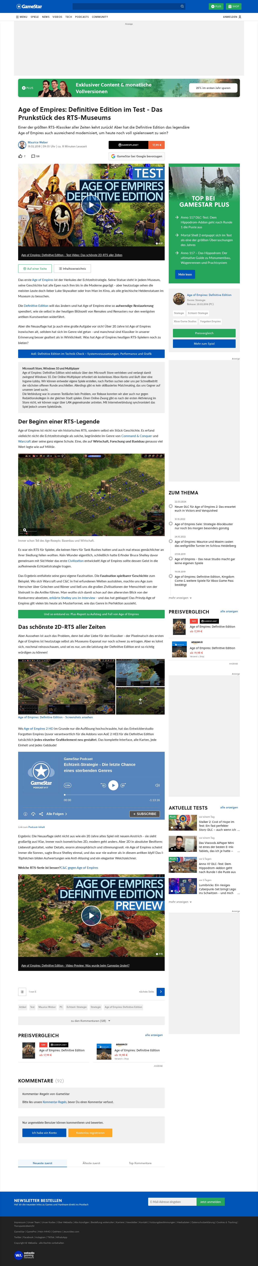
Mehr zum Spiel (204, 344)
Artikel (22, 1007)
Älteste (91, 1163)
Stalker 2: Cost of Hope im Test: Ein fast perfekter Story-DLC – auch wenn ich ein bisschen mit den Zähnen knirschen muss (217, 830)
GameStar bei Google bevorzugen (139, 156)
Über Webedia (64, 1222)
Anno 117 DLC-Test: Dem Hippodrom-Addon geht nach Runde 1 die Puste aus (217, 868)
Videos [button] (57, 17)
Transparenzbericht (24, 1226)
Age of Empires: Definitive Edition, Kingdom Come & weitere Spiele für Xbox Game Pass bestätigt (204, 580)
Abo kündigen (81, 1222)
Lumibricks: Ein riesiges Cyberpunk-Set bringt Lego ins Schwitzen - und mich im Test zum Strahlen (217, 891)
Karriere (120, 1222)
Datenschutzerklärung (203, 1222)
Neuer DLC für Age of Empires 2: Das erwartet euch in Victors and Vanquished (205, 509)
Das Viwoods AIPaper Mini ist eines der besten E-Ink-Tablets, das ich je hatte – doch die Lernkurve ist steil (217, 849)
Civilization (76, 560)
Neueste (42, 1163)
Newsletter (131, 1222)
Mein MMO (44, 1231)
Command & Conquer (136, 435)
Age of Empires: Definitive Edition (123, 1007)
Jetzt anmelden (210, 1202)
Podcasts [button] (82, 17)
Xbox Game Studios (185, 321)
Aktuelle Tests (188, 808)
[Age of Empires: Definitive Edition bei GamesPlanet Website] (28, 1051)
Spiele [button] (35, 17)
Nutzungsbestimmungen (162, 1222)
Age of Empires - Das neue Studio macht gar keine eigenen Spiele (205, 561)
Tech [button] (69, 17)
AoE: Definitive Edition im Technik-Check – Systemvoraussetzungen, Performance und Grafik (91, 354)
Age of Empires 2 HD (38, 728)
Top (140, 1163)
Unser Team (33, 1222)
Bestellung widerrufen (102, 1222)
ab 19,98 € (121, 1055)
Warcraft (24, 441)
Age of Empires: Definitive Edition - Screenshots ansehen (55, 717)
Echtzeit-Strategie (77, 1007)
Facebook (28, 1237)
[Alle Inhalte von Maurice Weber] (22, 145)
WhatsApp (61, 1237)
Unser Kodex (48, 1222)
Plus (218, 6)
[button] (21, 17)
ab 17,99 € (45, 1055)
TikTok (50, 1237)
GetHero (56, 1231)
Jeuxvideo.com (71, 1231)
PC (61, 1007)
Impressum (20, 1222)
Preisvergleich (38, 1035)
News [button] (45, 17)
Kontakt (143, 1222)
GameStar (19, 1231)
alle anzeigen (154, 1035)
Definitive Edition (36, 305)
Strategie (96, 1007)
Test (32, 1007)
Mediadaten (183, 1222)
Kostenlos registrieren (90, 1133)
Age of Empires (42, 279)
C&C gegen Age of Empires (79, 867)
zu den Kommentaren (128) (88, 1021)
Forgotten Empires (210, 321)
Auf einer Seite (37, 269)
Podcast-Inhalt (36, 827)
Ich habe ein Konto (44, 1133)
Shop (235, 6)
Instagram (40, 1237)
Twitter (17, 1237)
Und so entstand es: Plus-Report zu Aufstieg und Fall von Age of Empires (91, 614)
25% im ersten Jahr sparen (213, 88)
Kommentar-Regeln (55, 1102)
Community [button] (100, 17)
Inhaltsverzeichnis (74, 269)
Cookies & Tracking (226, 1222)
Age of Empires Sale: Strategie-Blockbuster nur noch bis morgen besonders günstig (204, 526)
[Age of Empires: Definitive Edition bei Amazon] (103, 1051)
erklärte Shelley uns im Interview (72, 597)
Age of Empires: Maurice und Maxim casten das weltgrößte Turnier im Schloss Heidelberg (205, 544)
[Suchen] (182, 6)
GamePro (31, 1231)
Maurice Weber (38, 142)
